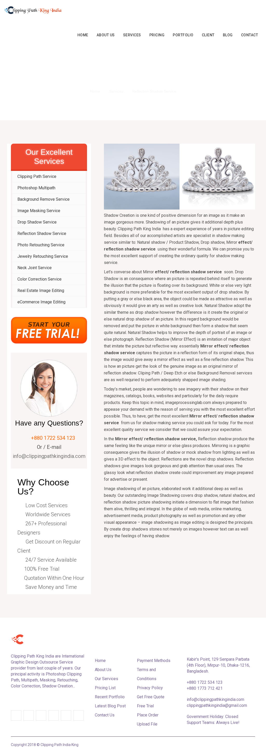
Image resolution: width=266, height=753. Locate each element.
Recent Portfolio (110, 696)
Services (132, 35)
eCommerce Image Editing (41, 301)
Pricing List (105, 687)
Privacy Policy (150, 687)
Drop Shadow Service (37, 222)
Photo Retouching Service (40, 244)
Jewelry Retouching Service (42, 256)
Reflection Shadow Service (41, 233)
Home (82, 35)
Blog (228, 35)
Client (208, 35)
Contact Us (105, 715)
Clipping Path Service (36, 176)
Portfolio (183, 35)
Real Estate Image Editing (40, 290)
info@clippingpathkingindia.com (49, 456)
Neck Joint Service (34, 267)
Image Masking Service (38, 210)
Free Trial (145, 705)
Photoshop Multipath (36, 187)
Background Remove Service (43, 199)
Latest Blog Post (110, 705)
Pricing (157, 35)
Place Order (147, 715)
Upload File (147, 724)
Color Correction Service (39, 279)
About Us (106, 35)
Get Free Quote (150, 696)
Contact (249, 35)
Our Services (106, 678)
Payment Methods (153, 660)
